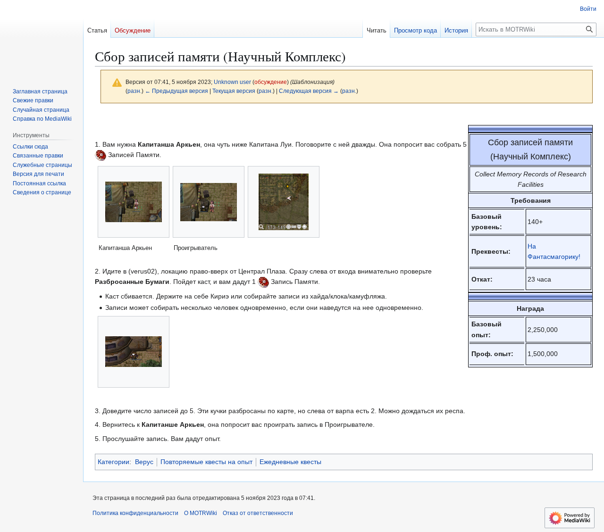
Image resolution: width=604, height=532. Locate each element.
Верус (144, 462)
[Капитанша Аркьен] (133, 202)
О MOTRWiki (200, 513)
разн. (134, 91)
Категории (113, 462)
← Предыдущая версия (176, 91)
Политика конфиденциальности (135, 513)
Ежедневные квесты (290, 462)
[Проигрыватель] (208, 202)
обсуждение (270, 82)
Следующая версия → (309, 91)
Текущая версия (233, 91)
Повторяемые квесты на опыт (206, 462)
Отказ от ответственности (258, 513)
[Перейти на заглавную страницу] (41, 37)
